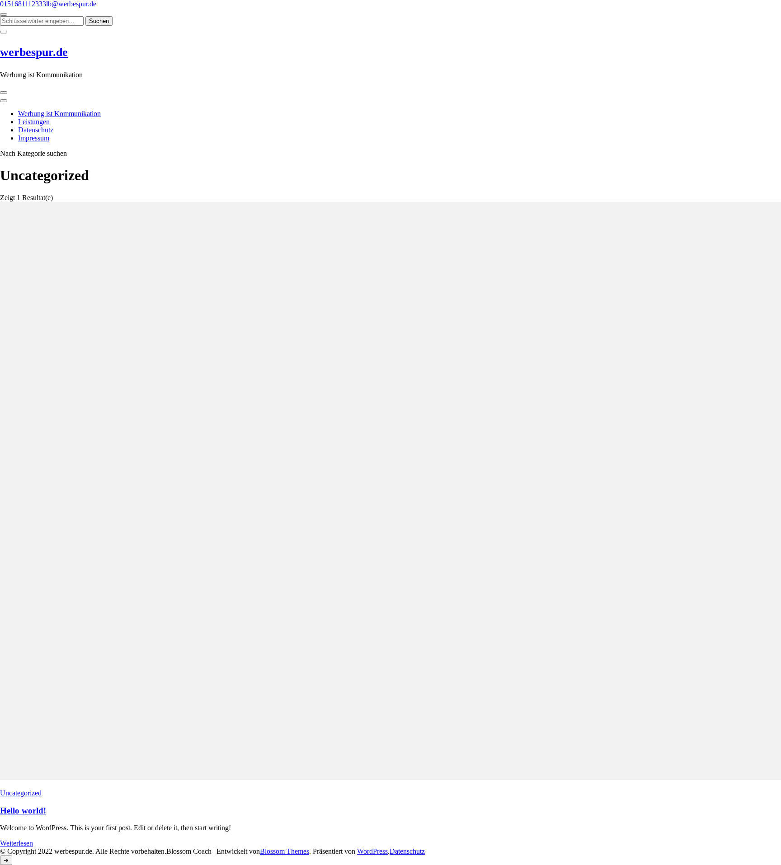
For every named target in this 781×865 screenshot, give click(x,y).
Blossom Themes (284, 851)
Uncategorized (21, 793)
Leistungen (34, 122)
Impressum (33, 138)
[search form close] (3, 32)
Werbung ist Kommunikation (59, 113)
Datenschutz (35, 130)
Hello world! (23, 810)
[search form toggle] (3, 14)
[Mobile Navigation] (3, 92)
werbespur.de (34, 52)
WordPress (372, 851)
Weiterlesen (16, 843)
